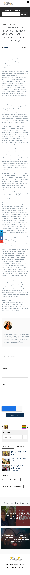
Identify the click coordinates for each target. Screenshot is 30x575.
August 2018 (6, 483)
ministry (12, 24)
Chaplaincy (5, 24)
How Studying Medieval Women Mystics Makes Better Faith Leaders (18, 453)
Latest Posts (6, 446)
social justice (15, 470)
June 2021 (17, 479)
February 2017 (16, 483)
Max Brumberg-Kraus (8, 47)
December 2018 (18, 486)
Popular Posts (20, 446)
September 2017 (7, 479)
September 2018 (7, 486)
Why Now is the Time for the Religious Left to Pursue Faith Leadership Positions (18, 467)
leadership (15, 456)
